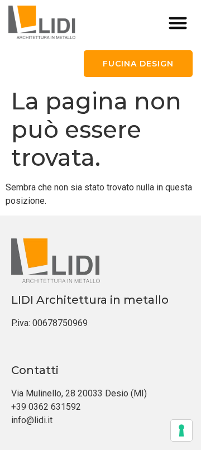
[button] (178, 22)
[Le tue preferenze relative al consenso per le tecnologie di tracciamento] (181, 430)
